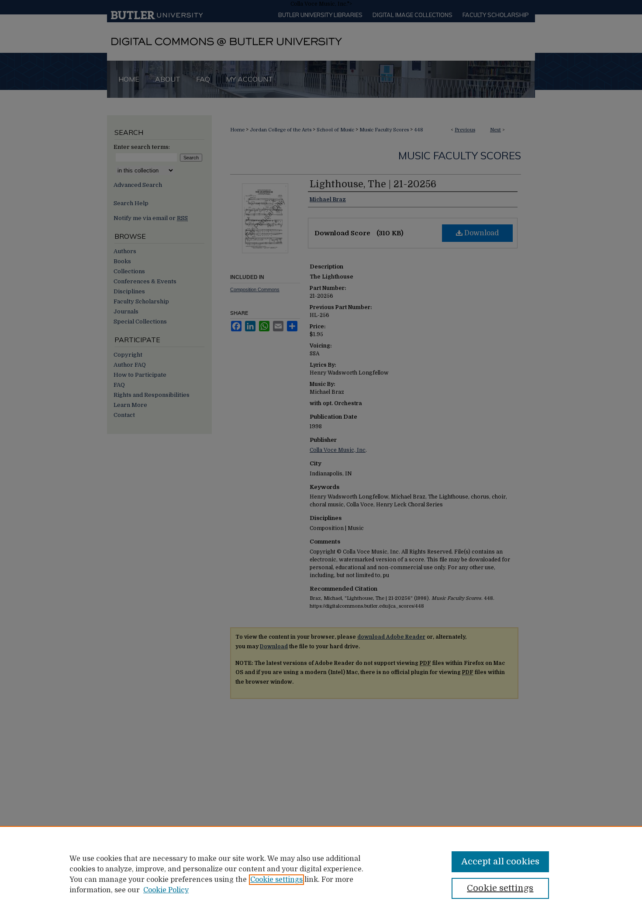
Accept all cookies (500, 862)
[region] (321, 874)
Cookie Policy (166, 890)
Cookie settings (276, 880)
